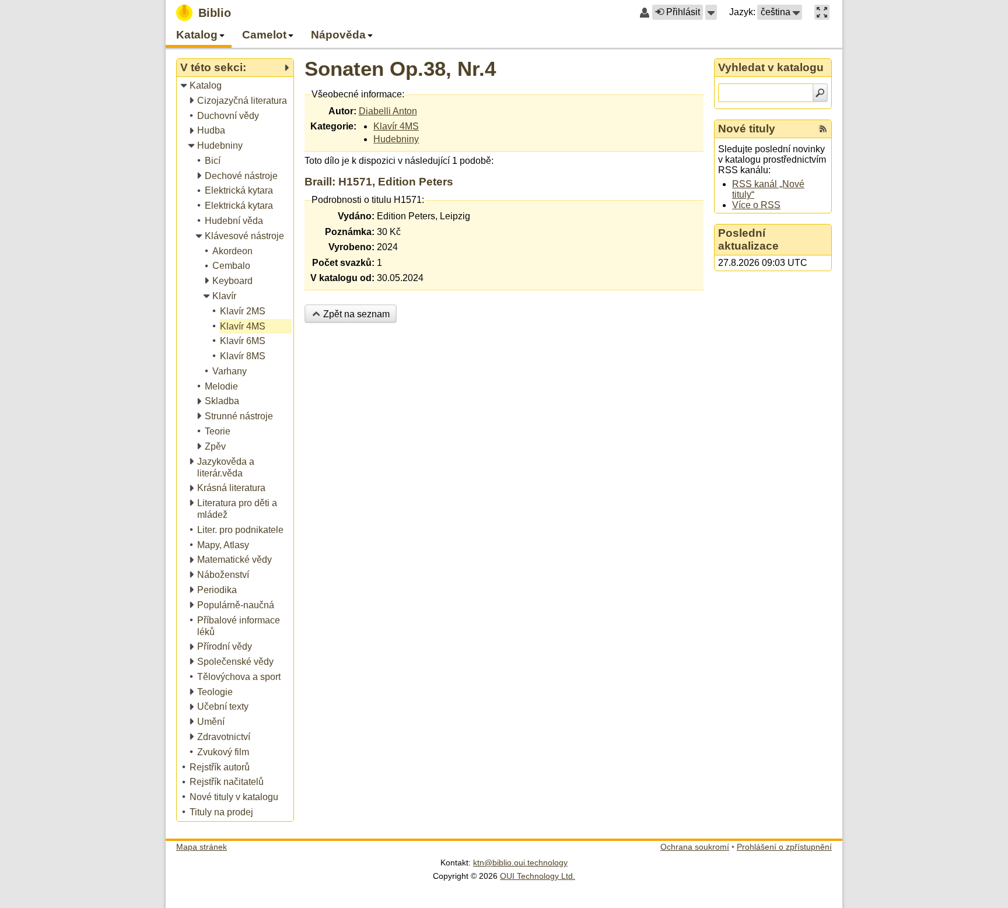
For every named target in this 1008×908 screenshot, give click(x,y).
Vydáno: (356, 216)
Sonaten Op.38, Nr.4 (400, 68)
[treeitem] (236, 86)
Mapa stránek (201, 846)
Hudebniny (396, 139)
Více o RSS (756, 205)
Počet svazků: (343, 263)
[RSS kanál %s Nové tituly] (823, 128)
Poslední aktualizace (748, 239)
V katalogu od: (342, 278)
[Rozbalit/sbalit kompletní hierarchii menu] (286, 67)
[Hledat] (820, 92)
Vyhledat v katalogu (771, 67)
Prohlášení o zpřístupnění (784, 846)
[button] (711, 12)
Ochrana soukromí (694, 846)
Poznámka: (349, 232)
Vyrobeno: (351, 247)
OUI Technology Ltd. (537, 876)
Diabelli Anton (388, 111)
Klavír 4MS (396, 126)
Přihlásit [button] (683, 12)
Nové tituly (746, 128)
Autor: (342, 111)
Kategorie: (333, 126)
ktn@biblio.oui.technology (520, 862)
